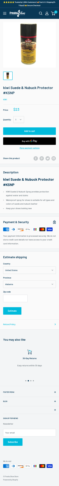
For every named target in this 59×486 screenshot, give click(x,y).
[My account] (46, 13)
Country (6, 263)
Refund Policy (9, 324)
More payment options (29, 148)
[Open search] (40, 13)
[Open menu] (4, 13)
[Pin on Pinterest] (41, 158)
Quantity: (7, 119)
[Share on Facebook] (36, 158)
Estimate (12, 310)
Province (7, 277)
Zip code (7, 291)
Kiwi (5, 99)
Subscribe (13, 442)
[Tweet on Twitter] (47, 158)
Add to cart (29, 131)
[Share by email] (53, 158)
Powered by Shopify (10, 480)
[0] (53, 13)
